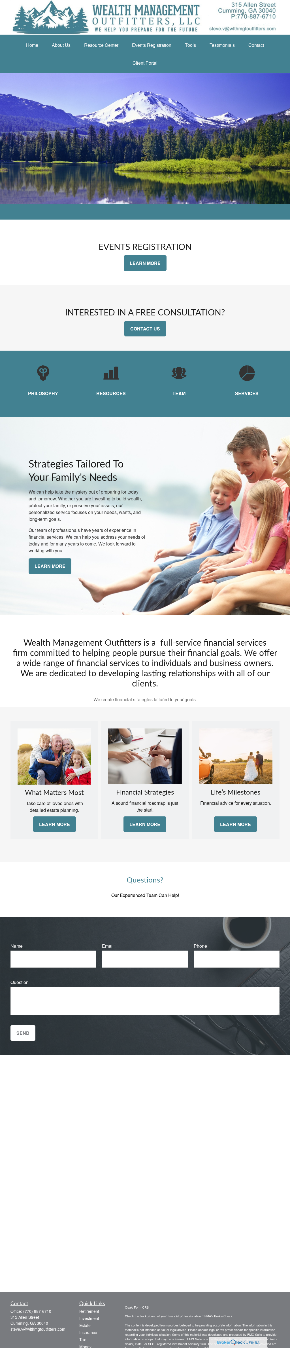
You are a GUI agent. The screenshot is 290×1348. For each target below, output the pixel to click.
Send (22, 1033)
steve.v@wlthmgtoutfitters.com (37, 1329)
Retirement (89, 1311)
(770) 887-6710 (37, 1311)
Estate (85, 1325)
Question (19, 982)
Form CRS (141, 1307)
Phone (200, 946)
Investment (89, 1318)
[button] (32, 45)
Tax (82, 1339)
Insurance (88, 1332)
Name (16, 946)
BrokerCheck (223, 1316)
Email (108, 946)
